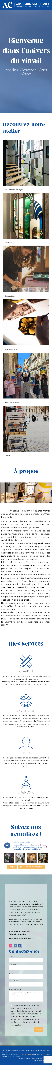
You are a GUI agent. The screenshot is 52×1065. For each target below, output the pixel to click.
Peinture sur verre (11, 349)
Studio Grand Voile (26, 1054)
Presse (7, 456)
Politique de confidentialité (40, 1058)
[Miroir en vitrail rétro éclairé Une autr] (9, 858)
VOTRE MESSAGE (15, 989)
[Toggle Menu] (48, 5)
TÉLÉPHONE (13, 980)
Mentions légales (24, 1058)
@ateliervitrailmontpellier (42, 1060)
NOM (11, 956)
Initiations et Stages (12, 403)
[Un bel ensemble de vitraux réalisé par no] (20, 858)
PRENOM (12, 964)
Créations (8, 243)
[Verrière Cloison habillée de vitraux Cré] (43, 858)
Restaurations (10, 296)
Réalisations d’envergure (14, 190)
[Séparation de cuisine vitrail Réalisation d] (32, 858)
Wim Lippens (45, 1054)
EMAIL (11, 973)
